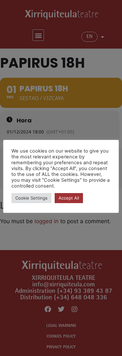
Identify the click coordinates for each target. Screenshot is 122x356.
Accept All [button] (69, 198)
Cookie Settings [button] (31, 198)
